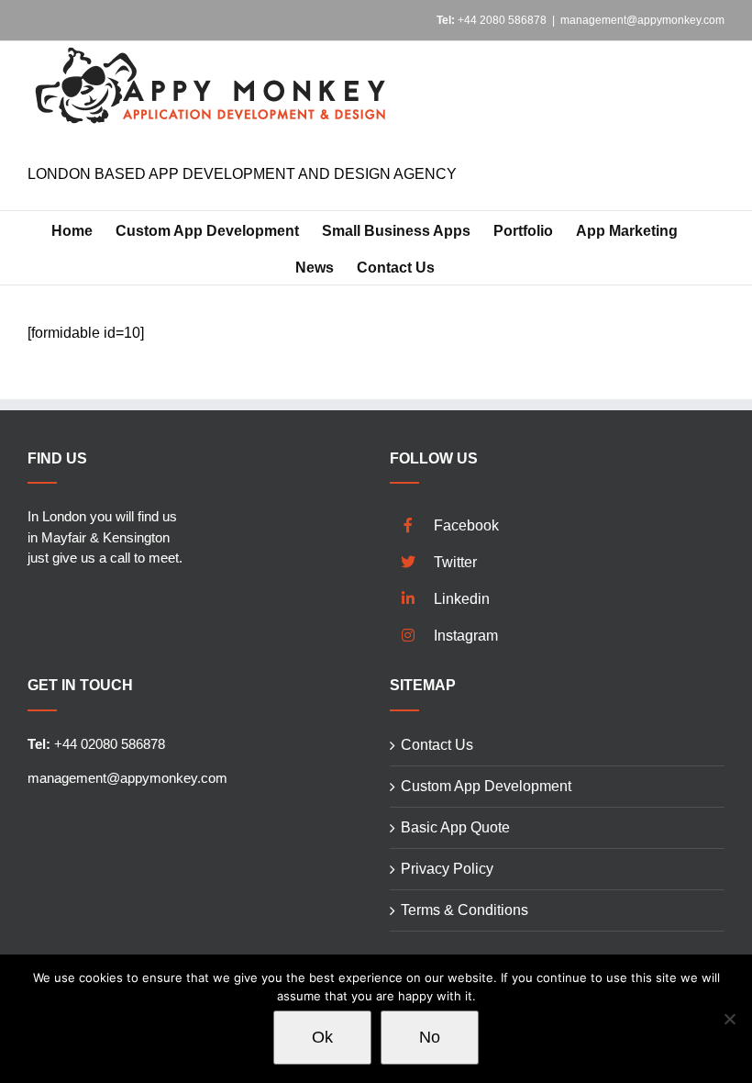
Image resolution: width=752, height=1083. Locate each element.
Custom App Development (486, 786)
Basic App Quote (455, 827)
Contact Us (437, 745)
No (429, 1037)
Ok (322, 1037)
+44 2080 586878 (492, 20)
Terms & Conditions (464, 910)
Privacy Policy (447, 868)
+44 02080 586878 (96, 744)
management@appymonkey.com (642, 20)
